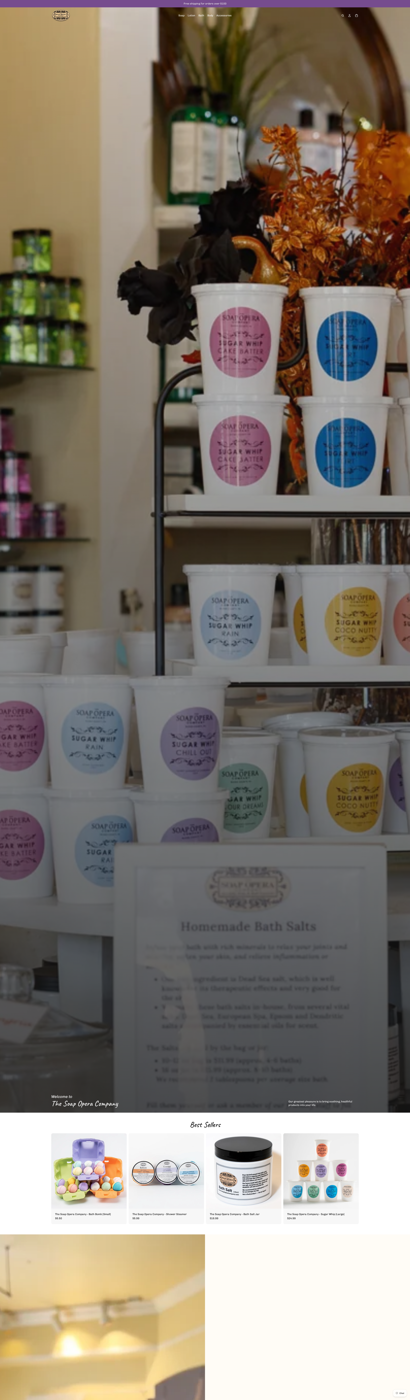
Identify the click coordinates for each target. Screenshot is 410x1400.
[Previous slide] (56, 1170)
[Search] (342, 15)
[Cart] (356, 15)
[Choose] (122, 1204)
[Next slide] (122, 1170)
